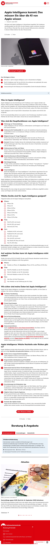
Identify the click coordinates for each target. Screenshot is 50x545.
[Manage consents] (47, 542)
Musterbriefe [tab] (30, 433)
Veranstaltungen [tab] (20, 433)
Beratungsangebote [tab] (8, 433)
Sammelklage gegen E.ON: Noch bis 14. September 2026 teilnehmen (22, 500)
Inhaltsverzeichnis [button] (6, 93)
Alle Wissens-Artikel (24, 412)
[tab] (18, 515)
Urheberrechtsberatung (10, 439)
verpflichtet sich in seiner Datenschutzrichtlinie (21, 328)
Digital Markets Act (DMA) (22, 338)
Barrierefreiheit (39, 542)
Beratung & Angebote (16, 71)
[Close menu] (32, 526)
